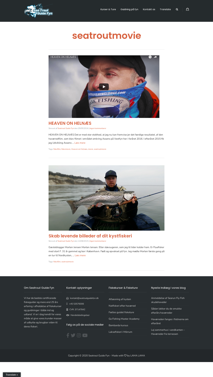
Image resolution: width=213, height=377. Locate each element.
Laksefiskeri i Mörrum (120, 332)
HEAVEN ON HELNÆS (70, 123)
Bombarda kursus (118, 325)
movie (90, 149)
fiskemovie (65, 149)
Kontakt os (149, 9)
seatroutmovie (100, 149)
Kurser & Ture (108, 9)
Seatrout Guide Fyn (66, 128)
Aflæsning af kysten (120, 299)
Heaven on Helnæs (79, 149)
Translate (165, 9)
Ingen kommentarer (98, 128)
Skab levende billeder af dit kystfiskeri (90, 236)
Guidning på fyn (129, 9)
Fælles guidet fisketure (121, 312)
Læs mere (79, 142)
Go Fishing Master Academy (124, 319)
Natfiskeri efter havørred (122, 305)
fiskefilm (57, 149)
